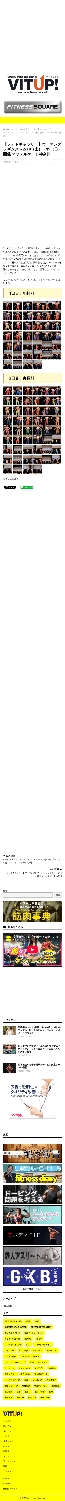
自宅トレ (32, 1397)
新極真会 (56, 1385)
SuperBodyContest (41, 1327)
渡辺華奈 (8, 1391)
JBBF (37, 1321)
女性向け (26, 1385)
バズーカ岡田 (10, 1356)
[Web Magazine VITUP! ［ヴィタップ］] (32, 88)
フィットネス (24, 1368)
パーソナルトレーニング (15, 1362)
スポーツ (7, 1431)
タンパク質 (23, 1350)
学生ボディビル (41, 1385)
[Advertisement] (32, 35)
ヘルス (6, 1436)
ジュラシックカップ (42, 1344)
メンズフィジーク (12, 1379)
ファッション (9, 1461)
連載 (5, 1134)
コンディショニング (13, 1344)
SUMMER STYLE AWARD (16, 1327)
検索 (5, 890)
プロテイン (39, 1368)
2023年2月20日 (11, 162)
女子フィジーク (11, 1385)
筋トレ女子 (39, 1391)
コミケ (39, 1338)
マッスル (7, 1421)
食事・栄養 (45, 1397)
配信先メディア (10, 1488)
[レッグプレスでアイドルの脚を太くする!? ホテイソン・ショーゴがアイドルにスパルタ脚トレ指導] (9, 1049)
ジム (28, 1344)
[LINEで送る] (27, 487)
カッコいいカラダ (12, 1338)
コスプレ (28, 1338)
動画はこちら (15, 927)
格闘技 (6, 1451)
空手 (19, 1391)
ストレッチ (9, 1350)
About (6, 1478)
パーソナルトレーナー (30, 1356)
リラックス (8, 1441)
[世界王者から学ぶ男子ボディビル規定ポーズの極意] (9, 1068)
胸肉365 (20, 1397)
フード (6, 1456)
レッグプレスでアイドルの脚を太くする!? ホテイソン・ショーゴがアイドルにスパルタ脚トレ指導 (40, 1048)
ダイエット (37, 1350)
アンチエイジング (12, 1333)
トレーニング (52, 1350)
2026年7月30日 (25, 1071)
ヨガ (26, 1379)
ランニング (37, 1379)
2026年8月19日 (25, 1055)
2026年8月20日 (25, 1036)
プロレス (52, 1368)
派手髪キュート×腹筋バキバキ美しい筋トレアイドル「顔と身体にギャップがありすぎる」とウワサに (39, 1030)
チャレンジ (8, 1471)
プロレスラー (10, 1374)
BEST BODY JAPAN (13, 1321)
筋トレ (28, 1391)
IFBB (28, 1321)
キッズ (6, 1446)
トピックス (9, 1019)
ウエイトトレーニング (33, 1333)
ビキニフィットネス (38, 1362)
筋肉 (51, 1391)
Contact (7, 1483)
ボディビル (25, 1374)
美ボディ (8, 1397)
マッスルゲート (41, 1374)
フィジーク (9, 1368)
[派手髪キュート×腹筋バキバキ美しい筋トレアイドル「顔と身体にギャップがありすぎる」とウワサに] (9, 1030)
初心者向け (51, 1379)
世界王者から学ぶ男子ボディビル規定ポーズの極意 (39, 1066)
